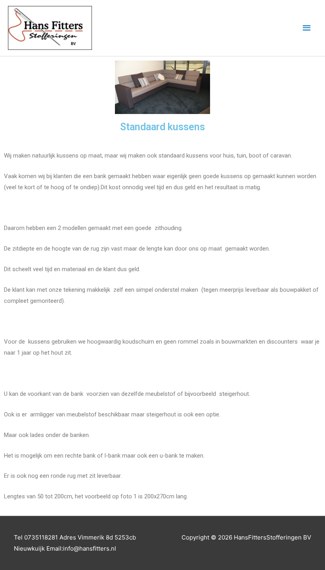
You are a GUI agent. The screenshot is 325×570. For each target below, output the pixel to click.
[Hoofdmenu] (307, 28)
